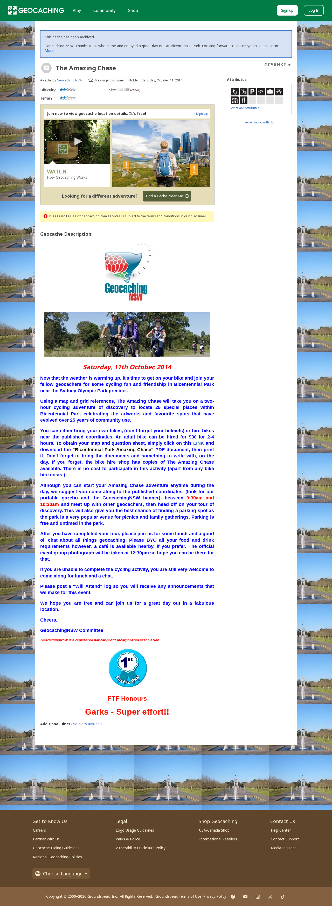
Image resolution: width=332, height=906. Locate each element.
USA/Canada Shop (214, 830)
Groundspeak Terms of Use (178, 896)
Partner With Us (46, 839)
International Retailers (218, 839)
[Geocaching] (36, 10)
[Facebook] (233, 897)
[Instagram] (258, 897)
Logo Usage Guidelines (135, 830)
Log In (313, 10)
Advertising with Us (259, 122)
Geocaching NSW (69, 80)
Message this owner (110, 80)
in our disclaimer (193, 216)
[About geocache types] (46, 68)
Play (77, 10)
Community (104, 10)
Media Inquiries (283, 847)
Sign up (287, 10)
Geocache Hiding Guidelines (56, 847)
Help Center (281, 830)
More (49, 50)
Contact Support (285, 839)
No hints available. (87, 723)
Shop (133, 10)
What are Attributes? (246, 108)
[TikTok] (283, 897)
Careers (39, 830)
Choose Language (62, 873)
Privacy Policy (214, 896)
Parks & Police (128, 839)
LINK (198, 443)
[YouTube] (245, 897)
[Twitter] (270, 897)
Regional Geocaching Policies (57, 856)
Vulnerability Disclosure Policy (140, 847)
